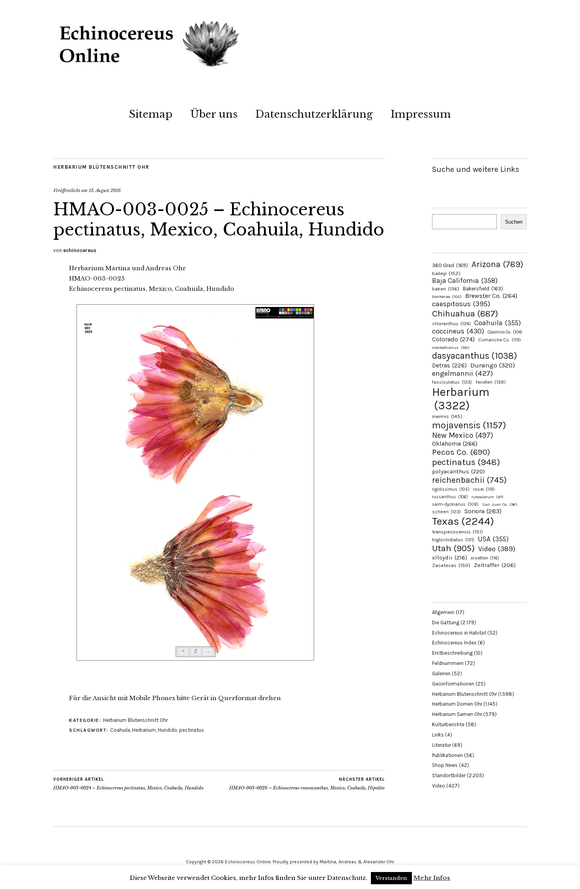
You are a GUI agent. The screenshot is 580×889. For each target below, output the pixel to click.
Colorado (453, 339)
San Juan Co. (499, 504)
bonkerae (447, 296)
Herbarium (144, 730)
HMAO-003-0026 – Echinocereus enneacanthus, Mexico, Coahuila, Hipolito (307, 784)
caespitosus (461, 303)
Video (496, 549)
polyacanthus (458, 471)
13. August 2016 (105, 190)
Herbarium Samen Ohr (457, 714)
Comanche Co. (499, 340)
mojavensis (469, 425)
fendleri (490, 382)
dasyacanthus (474, 355)
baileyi (446, 273)
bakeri (445, 289)
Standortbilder (449, 775)
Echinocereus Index (454, 643)
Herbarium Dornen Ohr (457, 704)
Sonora (482, 511)
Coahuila (120, 730)
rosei (484, 489)
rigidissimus (451, 489)
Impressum (421, 114)
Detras (449, 365)
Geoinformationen (453, 684)
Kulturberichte (448, 724)
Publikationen (447, 755)
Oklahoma (454, 443)
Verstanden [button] (391, 878)
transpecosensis (457, 532)
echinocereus (79, 250)
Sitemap (150, 114)
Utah (453, 548)
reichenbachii (469, 480)
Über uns (214, 114)
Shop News (445, 765)
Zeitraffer (495, 565)
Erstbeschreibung (452, 653)
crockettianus (451, 347)
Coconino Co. (505, 332)
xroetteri (485, 558)
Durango (492, 365)
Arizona (497, 264)
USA (493, 539)
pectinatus (191, 730)
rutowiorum (487, 496)
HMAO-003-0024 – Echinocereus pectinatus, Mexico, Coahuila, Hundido (128, 784)
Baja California (465, 280)
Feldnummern (448, 663)
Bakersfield (483, 289)
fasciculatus (452, 382)
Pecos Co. (461, 452)
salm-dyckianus (455, 504)
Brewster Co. (491, 295)
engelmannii (462, 373)
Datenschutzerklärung (314, 114)
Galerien (441, 673)
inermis (447, 416)
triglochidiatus (453, 539)
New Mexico (462, 435)
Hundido (167, 730)
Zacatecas (451, 565)
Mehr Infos (431, 877)
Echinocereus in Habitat (459, 633)
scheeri (446, 511)
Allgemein (443, 612)
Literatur (441, 745)
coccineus (458, 331)
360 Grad (450, 265)
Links (438, 735)
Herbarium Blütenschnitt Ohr (101, 167)
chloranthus (451, 323)
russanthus (450, 496)
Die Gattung (445, 622)
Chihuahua (465, 313)
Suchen (513, 222)
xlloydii (449, 557)
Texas (463, 521)
